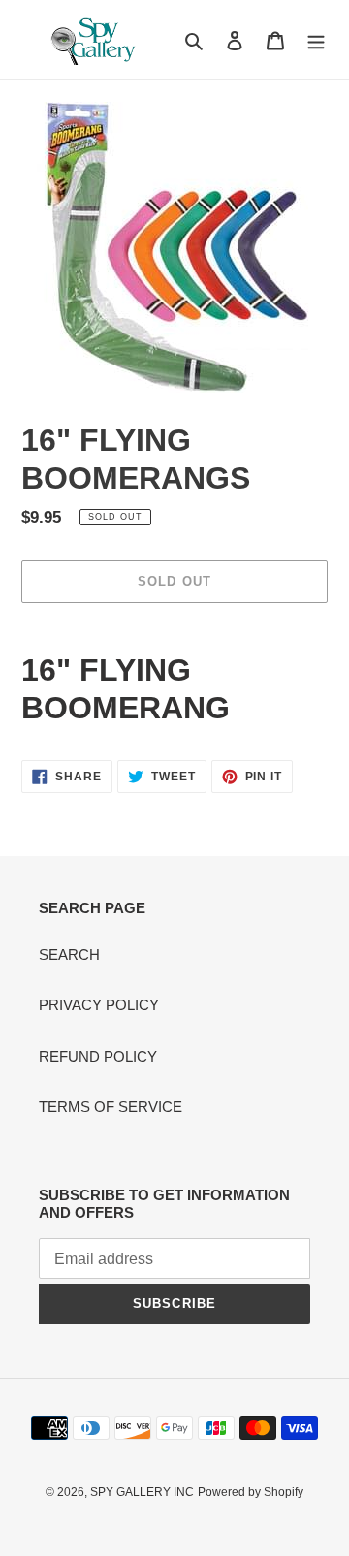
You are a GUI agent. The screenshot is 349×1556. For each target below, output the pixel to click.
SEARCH (69, 954)
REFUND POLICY (98, 1056)
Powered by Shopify (250, 1492)
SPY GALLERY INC (142, 1492)
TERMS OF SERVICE (110, 1106)
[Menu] (316, 40)
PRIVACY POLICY (99, 1005)
